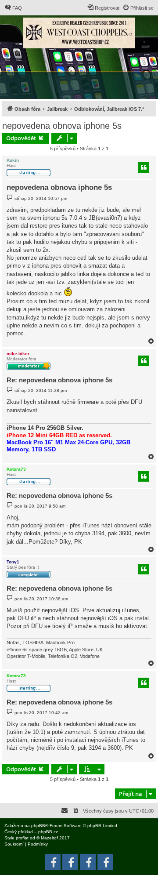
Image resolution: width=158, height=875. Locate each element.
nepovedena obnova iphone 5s (62, 126)
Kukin (13, 160)
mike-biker (18, 353)
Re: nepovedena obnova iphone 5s (59, 380)
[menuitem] (13, 8)
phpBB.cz (48, 831)
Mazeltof (49, 837)
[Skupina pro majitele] (88, 862)
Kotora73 (16, 469)
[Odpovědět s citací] (143, 167)
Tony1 (13, 561)
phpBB (38, 825)
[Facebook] (105, 862)
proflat (22, 837)
